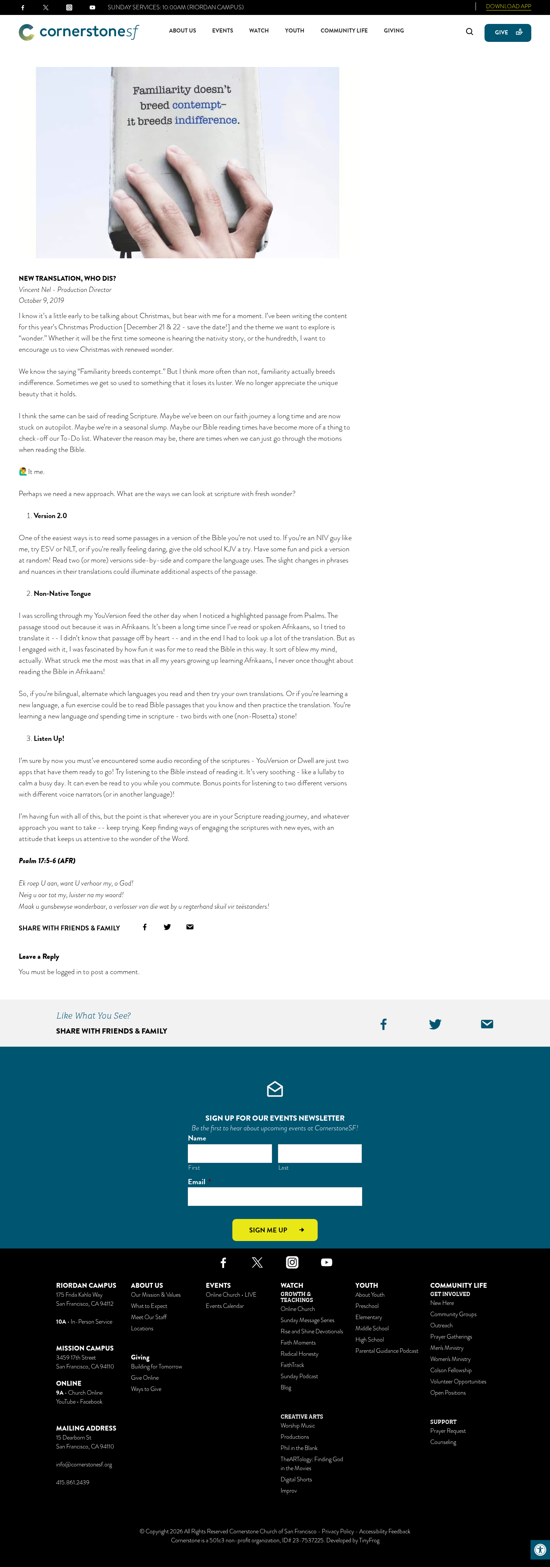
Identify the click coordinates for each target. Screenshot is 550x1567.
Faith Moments (298, 1343)
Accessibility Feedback (384, 1531)
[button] (540, 1550)
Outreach (441, 1325)
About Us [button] (182, 31)
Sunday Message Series (307, 1320)
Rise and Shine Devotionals (312, 1331)
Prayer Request (448, 1431)
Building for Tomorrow (156, 1367)
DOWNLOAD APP (508, 6)
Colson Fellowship (451, 1370)
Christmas (154, 315)
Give (501, 32)
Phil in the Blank (299, 1448)
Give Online (145, 1378)
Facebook (91, 1402)
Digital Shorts (296, 1479)
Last (283, 1167)
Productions (295, 1437)
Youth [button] (295, 31)
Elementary (368, 1317)
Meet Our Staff (148, 1317)
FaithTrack (292, 1365)
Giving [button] (394, 31)
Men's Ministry (447, 1348)
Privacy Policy (338, 1531)
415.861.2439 (72, 1482)
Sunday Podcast (299, 1376)
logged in (69, 971)
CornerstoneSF (79, 32)
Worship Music (298, 1426)
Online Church (298, 1309)
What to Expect (149, 1306)
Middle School (372, 1328)
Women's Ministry (450, 1359)
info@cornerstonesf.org (84, 1464)
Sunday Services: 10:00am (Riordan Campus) (176, 7)
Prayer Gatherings (451, 1337)
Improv (289, 1491)
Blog (286, 1387)
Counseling (443, 1442)
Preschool (367, 1306)
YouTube (66, 1402)
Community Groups (453, 1314)
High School (369, 1340)
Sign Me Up (268, 1230)
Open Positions (448, 1393)
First (194, 1167)
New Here (442, 1303)
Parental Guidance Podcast (386, 1351)
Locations (142, 1328)
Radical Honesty (299, 1354)
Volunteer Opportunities (458, 1381)
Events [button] (222, 31)
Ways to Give (146, 1389)
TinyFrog (369, 1540)
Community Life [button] (344, 31)
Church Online (85, 1393)
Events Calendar (225, 1306)
